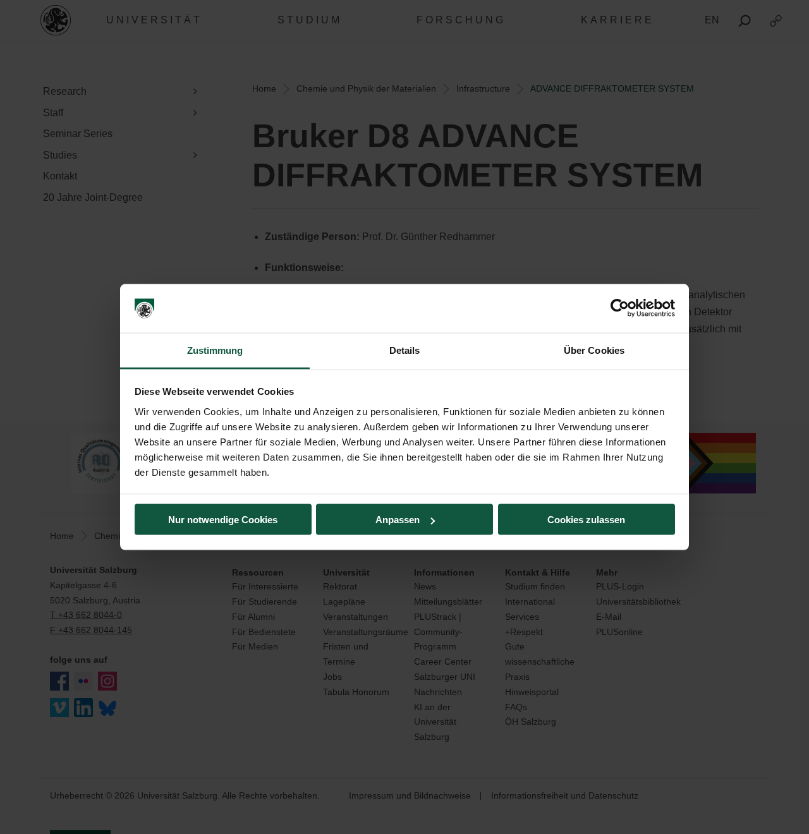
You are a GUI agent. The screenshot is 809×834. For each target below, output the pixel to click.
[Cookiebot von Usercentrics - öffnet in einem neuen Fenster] (619, 308)
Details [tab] (404, 349)
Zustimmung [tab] (215, 349)
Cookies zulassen (586, 519)
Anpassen (397, 519)
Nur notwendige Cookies (222, 519)
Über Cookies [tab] (594, 349)
